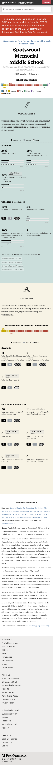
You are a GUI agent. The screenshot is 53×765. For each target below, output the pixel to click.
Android (12, 724)
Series (4, 653)
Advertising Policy (10, 695)
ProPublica (6, 639)
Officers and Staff (9, 681)
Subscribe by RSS (10, 713)
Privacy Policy (8, 702)
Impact (5, 663)
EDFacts (46, 514)
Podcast (5, 727)
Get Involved (7, 660)
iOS (3, 724)
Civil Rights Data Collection (29, 32)
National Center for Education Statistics (26, 507)
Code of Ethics (8, 699)
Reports (5, 688)
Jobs (4, 685)
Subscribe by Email (10, 710)
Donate (46, 2)
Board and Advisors (10, 678)
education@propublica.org (37, 625)
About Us (6, 674)
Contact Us (7, 742)
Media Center (8, 692)
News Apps (7, 656)
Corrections (7, 667)
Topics (5, 649)
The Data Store (8, 646)
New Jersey (23, 40)
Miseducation (26, 2)
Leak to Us (6, 735)
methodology (7, 523)
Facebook (6, 720)
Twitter (5, 717)
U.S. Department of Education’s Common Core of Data (24, 517)
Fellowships (15, 685)
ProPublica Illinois (10, 642)
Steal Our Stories (9, 738)
